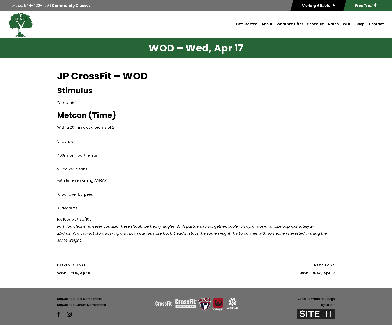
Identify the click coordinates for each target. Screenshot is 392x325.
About (267, 24)
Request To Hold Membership (79, 299)
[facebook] (58, 314)
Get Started (246, 24)
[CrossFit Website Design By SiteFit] (316, 313)
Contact (376, 24)
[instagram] (69, 314)
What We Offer (290, 24)
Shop (360, 24)
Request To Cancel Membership (81, 305)
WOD (347, 24)
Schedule (315, 24)
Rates (333, 24)
